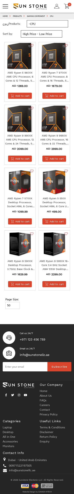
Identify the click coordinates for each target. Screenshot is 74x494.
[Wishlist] (31, 45)
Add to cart (22, 95)
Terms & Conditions (52, 427)
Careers (45, 405)
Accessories (10, 441)
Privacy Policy (48, 414)
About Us (46, 395)
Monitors (8, 446)
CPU (51, 16)
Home (5, 16)
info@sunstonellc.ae (34, 355)
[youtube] (25, 394)
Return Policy (48, 436)
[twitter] (12, 394)
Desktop (8, 432)
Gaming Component (36, 16)
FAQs (43, 400)
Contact (45, 409)
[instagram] (19, 394)
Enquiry (44, 441)
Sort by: (8, 34)
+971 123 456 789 (32, 339)
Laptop (7, 427)
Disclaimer (46, 432)
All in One (9, 436)
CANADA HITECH (45, 492)
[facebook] (6, 394)
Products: (15, 23)
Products (17, 16)
